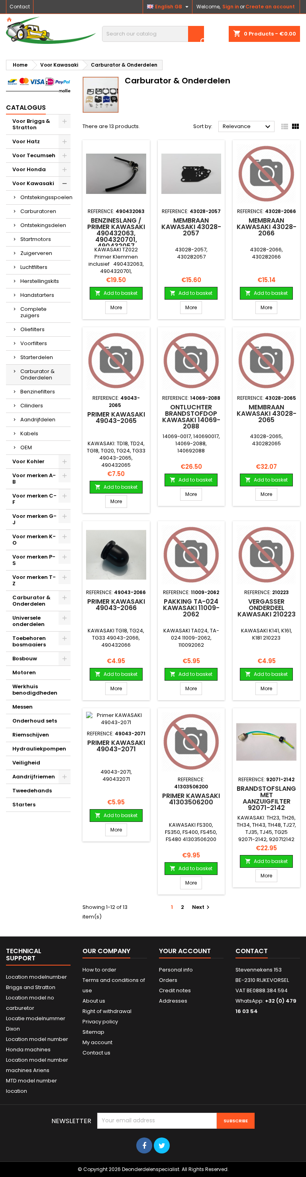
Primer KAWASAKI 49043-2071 (116, 746)
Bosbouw (24, 658)
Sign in (230, 6)
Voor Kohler (28, 461)
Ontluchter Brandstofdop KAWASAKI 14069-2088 (191, 417)
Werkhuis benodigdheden (34, 690)
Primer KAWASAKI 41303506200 (191, 799)
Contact (20, 6)
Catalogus (26, 107)
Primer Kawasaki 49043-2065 (116, 417)
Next (202, 907)
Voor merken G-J (34, 519)
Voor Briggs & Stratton (31, 124)
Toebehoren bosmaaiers (29, 641)
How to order (99, 970)
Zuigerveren (36, 253)
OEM (26, 447)
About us (93, 1001)
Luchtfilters (33, 267)
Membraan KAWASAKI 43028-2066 (266, 227)
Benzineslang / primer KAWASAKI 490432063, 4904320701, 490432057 (116, 233)
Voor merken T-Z (34, 580)
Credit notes (175, 990)
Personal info (176, 970)
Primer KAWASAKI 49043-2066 (116, 604)
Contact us (96, 1053)
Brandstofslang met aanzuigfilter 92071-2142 (266, 798)
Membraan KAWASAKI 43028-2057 (191, 227)
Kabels (29, 433)
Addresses (173, 1001)
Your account (185, 951)
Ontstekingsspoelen (45, 197)
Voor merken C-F (34, 499)
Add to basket (116, 293)
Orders (168, 980)
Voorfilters (33, 343)
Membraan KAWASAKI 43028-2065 (266, 414)
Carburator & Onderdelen (37, 374)
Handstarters (37, 295)
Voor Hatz (26, 141)
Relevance (248, 127)
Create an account (270, 6)
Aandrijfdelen (37, 419)
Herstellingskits (39, 281)
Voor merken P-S (33, 560)
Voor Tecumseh (33, 155)
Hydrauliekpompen (39, 748)
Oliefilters (32, 329)
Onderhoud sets (34, 721)
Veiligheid (26, 762)
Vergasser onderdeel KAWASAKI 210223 (266, 608)
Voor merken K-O (34, 540)
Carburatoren (38, 211)
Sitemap (93, 1032)
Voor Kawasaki (33, 183)
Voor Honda (29, 169)
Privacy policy (100, 1021)
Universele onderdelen (28, 621)
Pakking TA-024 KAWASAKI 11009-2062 (191, 608)
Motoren (24, 672)
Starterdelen (36, 357)
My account (97, 1042)
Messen (22, 707)
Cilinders (31, 405)
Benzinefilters (37, 391)
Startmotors (35, 239)
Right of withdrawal (106, 1011)
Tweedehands (32, 790)
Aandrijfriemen (33, 776)
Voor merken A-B (34, 479)
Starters (23, 804)
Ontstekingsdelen (43, 225)
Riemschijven (30, 735)
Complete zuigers (33, 312)
